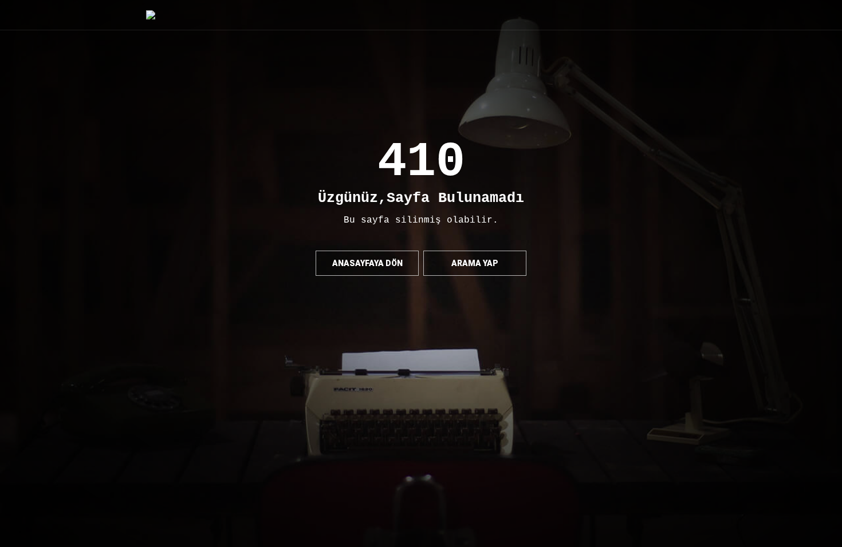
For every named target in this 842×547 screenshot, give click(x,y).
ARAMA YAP (474, 263)
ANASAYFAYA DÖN (367, 263)
